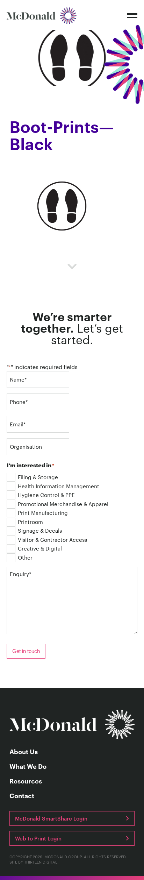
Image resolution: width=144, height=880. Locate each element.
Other (25, 557)
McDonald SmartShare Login (51, 818)
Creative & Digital (40, 548)
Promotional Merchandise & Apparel (63, 504)
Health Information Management (58, 486)
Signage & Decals (40, 530)
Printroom (30, 521)
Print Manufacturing (43, 512)
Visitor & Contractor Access (52, 539)
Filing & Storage (38, 477)
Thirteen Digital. (41, 862)
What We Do (27, 766)
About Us (23, 751)
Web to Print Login (38, 838)
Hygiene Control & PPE (46, 494)
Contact (21, 796)
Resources (25, 781)
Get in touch (26, 651)
